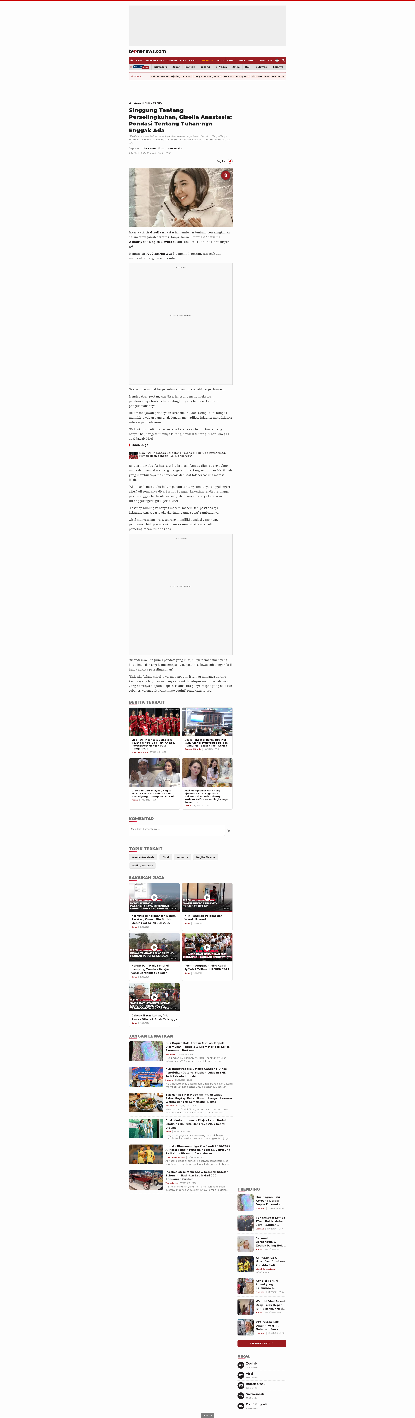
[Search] (283, 60)
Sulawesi (261, 66)
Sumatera (160, 66)
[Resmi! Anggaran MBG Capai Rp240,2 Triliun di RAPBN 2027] (207, 947)
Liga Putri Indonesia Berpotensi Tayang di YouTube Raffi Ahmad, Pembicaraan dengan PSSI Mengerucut (182, 454)
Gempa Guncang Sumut (207, 76)
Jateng (205, 66)
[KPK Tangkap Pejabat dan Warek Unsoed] (207, 897)
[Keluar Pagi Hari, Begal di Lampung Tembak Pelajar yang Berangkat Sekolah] (154, 947)
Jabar (176, 66)
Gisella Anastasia (164, 232)
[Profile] (277, 60)
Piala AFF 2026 (260, 76)
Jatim (236, 66)
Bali (247, 66)
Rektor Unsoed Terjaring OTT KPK (171, 76)
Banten (190, 66)
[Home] (147, 51)
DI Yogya (221, 66)
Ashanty (135, 242)
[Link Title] (131, 103)
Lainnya (278, 66)
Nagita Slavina (160, 242)
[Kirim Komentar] (229, 830)
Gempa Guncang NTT (236, 76)
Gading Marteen (159, 253)
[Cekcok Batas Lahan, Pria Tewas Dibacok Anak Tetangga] (154, 997)
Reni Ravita (175, 148)
